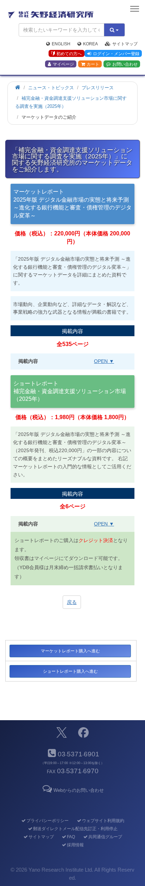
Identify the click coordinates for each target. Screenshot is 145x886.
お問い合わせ (125, 64)
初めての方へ (69, 53)
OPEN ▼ (104, 361)
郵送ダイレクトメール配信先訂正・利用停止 (75, 828)
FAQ (71, 836)
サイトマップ (125, 43)
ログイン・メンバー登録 (116, 53)
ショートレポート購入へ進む (70, 671)
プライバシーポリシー (47, 820)
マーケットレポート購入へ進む (70, 651)
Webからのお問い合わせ (78, 790)
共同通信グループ (105, 836)
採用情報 (75, 844)
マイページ (63, 64)
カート (93, 64)
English (61, 43)
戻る (72, 602)
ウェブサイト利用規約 (103, 820)
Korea (90, 43)
